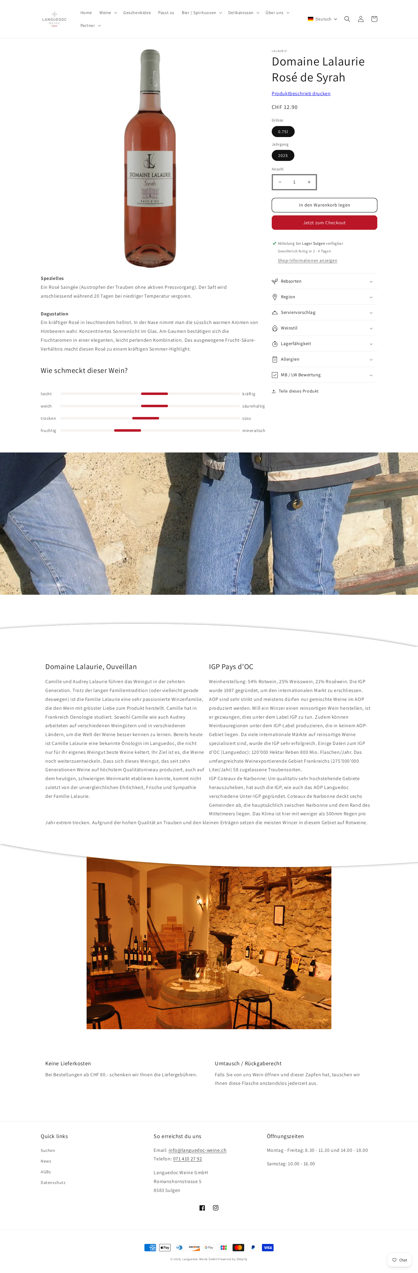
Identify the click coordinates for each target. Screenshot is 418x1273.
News (46, 1161)
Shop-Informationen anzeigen (307, 260)
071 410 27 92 (187, 1159)
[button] (108, 12)
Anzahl (277, 169)
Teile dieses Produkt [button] (299, 391)
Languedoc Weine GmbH (200, 1259)
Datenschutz (53, 1182)
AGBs (46, 1171)
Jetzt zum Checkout (324, 222)
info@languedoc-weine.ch (198, 1150)
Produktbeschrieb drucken (301, 93)
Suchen (48, 1150)
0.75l (283, 131)
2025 (283, 155)
